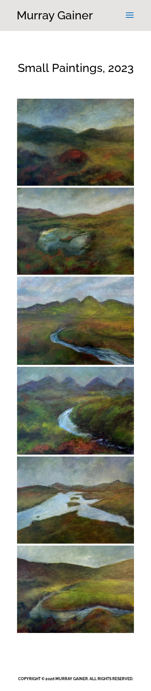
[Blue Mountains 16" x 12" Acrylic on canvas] (75, 412)
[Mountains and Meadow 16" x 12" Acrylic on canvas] (75, 323)
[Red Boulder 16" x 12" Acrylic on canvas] (75, 144)
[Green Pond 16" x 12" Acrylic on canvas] (75, 233)
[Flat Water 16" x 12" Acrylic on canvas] (75, 502)
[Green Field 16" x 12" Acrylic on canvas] (75, 591)
